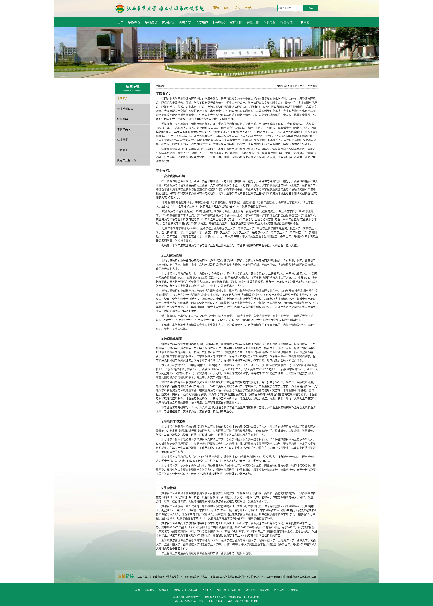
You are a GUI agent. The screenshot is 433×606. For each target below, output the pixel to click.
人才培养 (207, 590)
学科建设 (164, 590)
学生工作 (250, 590)
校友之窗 (264, 590)
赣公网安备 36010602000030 (244, 597)
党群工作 (236, 590)
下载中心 (293, 590)
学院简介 (312, 86)
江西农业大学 (144, 576)
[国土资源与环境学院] (159, 8)
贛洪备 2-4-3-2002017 (216, 597)
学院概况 (149, 590)
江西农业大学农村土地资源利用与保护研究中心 (238, 576)
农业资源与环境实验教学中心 (168, 576)
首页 (289, 86)
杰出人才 (192, 590)
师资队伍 (178, 590)
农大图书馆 (206, 576)
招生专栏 (300, 86)
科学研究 (221, 590)
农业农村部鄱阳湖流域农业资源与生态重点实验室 (290, 576)
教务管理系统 (192, 576)
